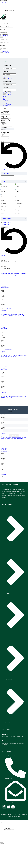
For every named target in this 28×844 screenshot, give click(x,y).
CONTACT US (6, 105)
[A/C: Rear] (5, 134)
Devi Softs (17, 816)
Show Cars (4, 227)
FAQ (7, 103)
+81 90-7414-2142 (4, 57)
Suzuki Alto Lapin (5, 287)
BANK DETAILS (10, 104)
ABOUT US (6, 100)
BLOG (4, 99)
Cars (4, 98)
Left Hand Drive (6, 224)
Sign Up (7, 36)
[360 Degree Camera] (5, 132)
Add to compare (8, 308)
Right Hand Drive (7, 222)
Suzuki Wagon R (4, 450)
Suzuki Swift (4, 368)
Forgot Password (4, 35)
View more (3, 310)
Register (6, 2)
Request (13, 435)
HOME (4, 96)
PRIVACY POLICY (10, 102)
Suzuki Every (4, 328)
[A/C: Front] (5, 133)
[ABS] (5, 136)
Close (2, 843)
